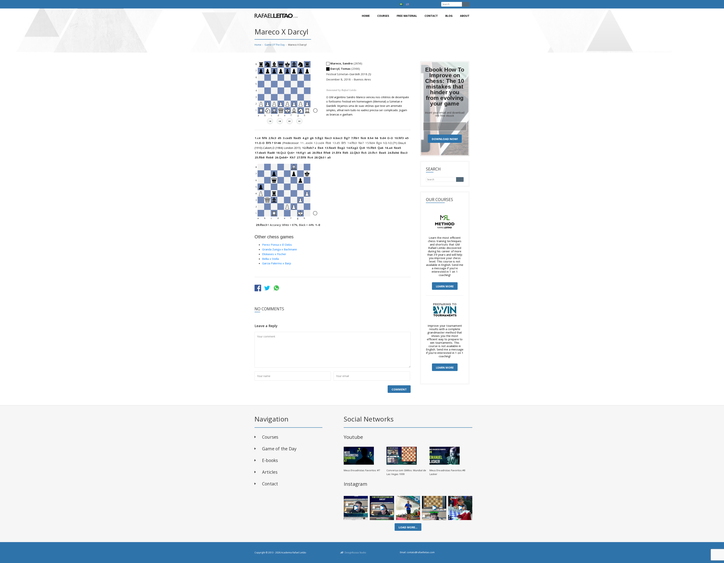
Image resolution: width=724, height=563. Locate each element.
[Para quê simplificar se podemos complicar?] (434, 508)
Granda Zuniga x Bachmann (279, 249)
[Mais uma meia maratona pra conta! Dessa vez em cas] (408, 508)
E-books (270, 460)
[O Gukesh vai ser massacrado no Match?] (382, 508)
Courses (383, 16)
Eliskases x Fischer (274, 254)
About (464, 16)
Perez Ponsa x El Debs (277, 244)
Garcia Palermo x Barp (276, 263)
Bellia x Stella (270, 259)
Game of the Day (275, 44)
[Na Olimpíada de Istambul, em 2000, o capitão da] (356, 508)
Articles (270, 472)
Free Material (407, 16)
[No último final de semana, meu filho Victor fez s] (460, 508)
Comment (399, 389)
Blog (448, 16)
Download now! (445, 139)
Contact (431, 16)
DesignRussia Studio (355, 552)
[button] (270, 121)
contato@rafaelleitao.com (421, 552)
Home (366, 16)
